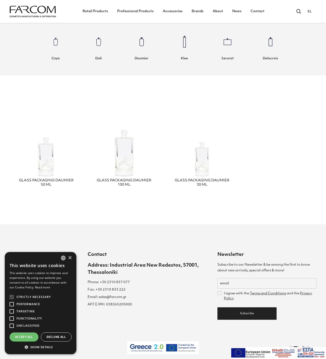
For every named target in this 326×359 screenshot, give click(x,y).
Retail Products (95, 11)
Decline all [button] (56, 337)
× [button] (70, 258)
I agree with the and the (268, 296)
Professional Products (135, 11)
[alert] (40, 303)
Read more (42, 287)
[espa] (278, 353)
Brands (198, 11)
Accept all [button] (24, 337)
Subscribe (247, 313)
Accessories (173, 11)
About (218, 11)
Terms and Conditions (268, 293)
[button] (41, 347)
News (237, 11)
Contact (257, 11)
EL (310, 11)
